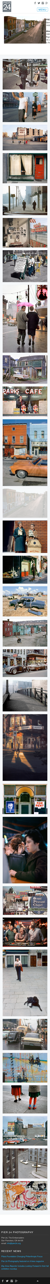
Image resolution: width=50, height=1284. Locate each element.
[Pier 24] (7, 11)
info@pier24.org (14, 1243)
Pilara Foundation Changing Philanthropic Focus (21, 1256)
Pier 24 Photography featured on (22, 1261)
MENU (43, 9)
